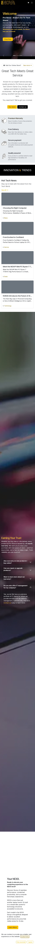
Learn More (13, 927)
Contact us (22, 107)
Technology (7, 306)
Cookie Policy (25, 936)
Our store (12, 107)
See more (26, 65)
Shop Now (7, 39)
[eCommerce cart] (28, 2)
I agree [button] (30, 942)
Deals (6, 276)
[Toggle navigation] (32, 2)
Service (6, 247)
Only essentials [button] (21, 942)
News (6, 218)
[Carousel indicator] (14, 55)
